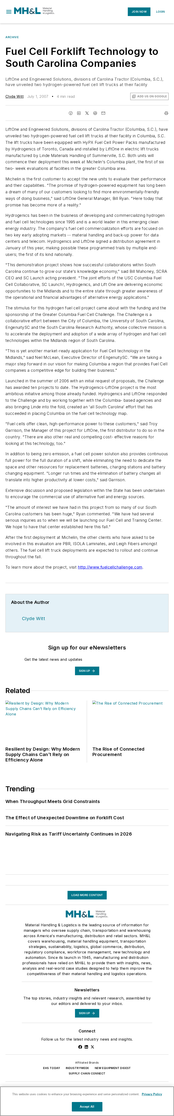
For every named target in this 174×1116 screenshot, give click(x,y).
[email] (103, 113)
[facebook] (70, 113)
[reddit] (95, 113)
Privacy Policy (152, 1094)
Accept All (87, 1106)
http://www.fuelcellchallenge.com (110, 567)
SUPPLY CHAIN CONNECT (87, 1073)
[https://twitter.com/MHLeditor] (92, 1047)
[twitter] (87, 113)
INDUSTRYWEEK (77, 1068)
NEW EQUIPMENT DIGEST (113, 1068)
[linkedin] (79, 113)
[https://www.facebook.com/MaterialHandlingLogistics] (80, 1047)
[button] (8, 11)
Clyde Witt (14, 96)
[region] (87, 1101)
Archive (12, 37)
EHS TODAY (51, 1068)
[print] (166, 113)
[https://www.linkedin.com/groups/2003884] (86, 1047)
